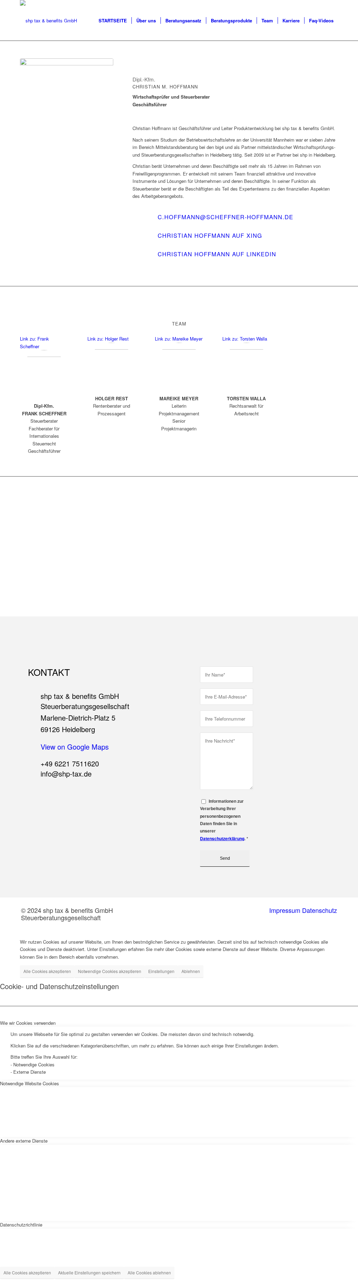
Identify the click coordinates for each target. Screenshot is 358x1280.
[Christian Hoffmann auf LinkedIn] (141, 258)
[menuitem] (112, 20)
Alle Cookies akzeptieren (47, 971)
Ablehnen (190, 971)
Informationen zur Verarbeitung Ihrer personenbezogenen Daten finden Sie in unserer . (224, 820)
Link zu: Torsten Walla (244, 338)
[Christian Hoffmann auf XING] (141, 240)
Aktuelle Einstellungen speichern (89, 1272)
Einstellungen (161, 971)
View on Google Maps (75, 747)
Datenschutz (319, 910)
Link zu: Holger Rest (108, 338)
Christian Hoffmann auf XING (210, 235)
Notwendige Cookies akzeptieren (109, 971)
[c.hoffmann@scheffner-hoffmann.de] (141, 221)
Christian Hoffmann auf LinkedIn (217, 254)
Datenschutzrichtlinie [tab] (21, 1224)
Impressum (284, 910)
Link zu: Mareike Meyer (178, 338)
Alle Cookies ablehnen (149, 1272)
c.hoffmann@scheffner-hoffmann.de (225, 217)
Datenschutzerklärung (222, 839)
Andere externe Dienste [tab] (24, 1140)
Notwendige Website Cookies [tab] (29, 1083)
